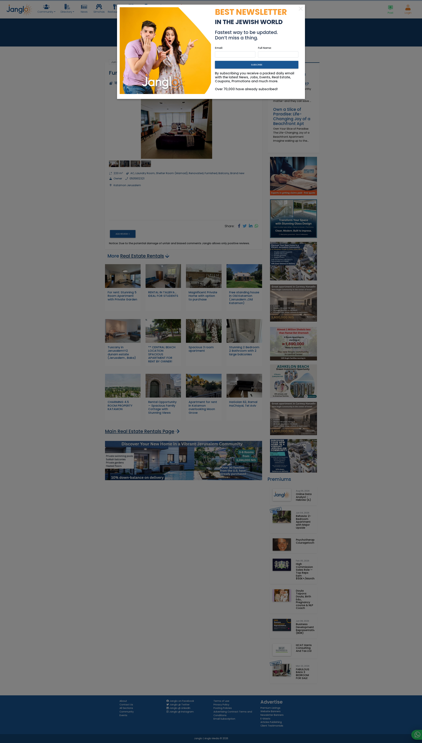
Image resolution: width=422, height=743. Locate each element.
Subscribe (256, 64)
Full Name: (264, 48)
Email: (219, 48)
